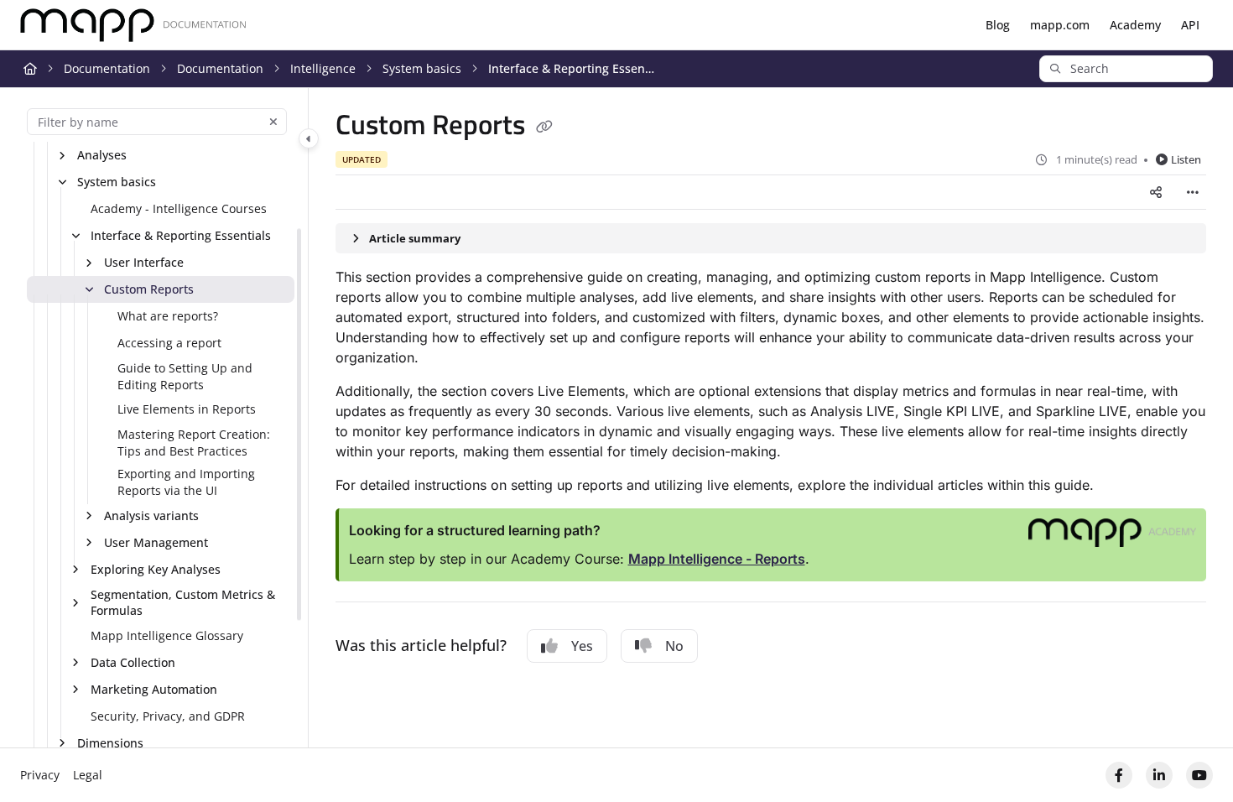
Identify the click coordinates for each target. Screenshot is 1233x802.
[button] (1126, 68)
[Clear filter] (273, 121)
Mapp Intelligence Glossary (167, 635)
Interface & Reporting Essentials (572, 68)
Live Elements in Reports (186, 409)
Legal (87, 775)
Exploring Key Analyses (156, 569)
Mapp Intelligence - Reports (716, 558)
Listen (1186, 159)
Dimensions (110, 743)
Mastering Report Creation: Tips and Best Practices (193, 442)
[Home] (133, 25)
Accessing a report (169, 343)
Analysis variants (151, 515)
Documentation (107, 68)
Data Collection (133, 662)
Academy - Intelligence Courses (179, 208)
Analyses (102, 155)
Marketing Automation (154, 689)
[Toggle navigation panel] (309, 138)
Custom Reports (149, 289)
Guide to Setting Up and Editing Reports (184, 376)
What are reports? (167, 316)
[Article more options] (1192, 192)
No (674, 646)
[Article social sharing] (1155, 192)
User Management (156, 542)
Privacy (40, 775)
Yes (582, 646)
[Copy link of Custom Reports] (544, 127)
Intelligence (323, 68)
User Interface (144, 262)
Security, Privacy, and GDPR (168, 716)
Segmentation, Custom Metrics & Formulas (183, 602)
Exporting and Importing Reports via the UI (186, 482)
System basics (421, 68)
